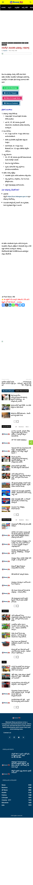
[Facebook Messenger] (23, 305)
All (16, 426)
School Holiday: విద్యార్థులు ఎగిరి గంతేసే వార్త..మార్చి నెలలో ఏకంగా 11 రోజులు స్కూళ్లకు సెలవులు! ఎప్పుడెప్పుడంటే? (21, 543)
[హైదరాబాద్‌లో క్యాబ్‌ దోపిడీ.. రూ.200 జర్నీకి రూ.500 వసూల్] (6, 407)
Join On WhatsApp (11, 88)
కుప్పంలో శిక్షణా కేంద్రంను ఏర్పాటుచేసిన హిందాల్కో (18, 567)
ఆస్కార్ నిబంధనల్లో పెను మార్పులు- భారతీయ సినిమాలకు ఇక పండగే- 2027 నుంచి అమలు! (21, 668)
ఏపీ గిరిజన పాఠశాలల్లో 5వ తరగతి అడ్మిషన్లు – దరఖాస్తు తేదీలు (21, 591)
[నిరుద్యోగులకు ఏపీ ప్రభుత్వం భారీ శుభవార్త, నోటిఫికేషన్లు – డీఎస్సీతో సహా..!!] (6, 552)
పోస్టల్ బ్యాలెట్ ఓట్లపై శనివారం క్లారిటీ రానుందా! (21, 771)
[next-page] (17, 421)
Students (21, 520)
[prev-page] (15, 421)
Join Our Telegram (11, 93)
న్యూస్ (9, 7)
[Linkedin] (9, 305)
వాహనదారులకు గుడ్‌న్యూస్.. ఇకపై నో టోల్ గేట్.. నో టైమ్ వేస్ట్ (24, 383)
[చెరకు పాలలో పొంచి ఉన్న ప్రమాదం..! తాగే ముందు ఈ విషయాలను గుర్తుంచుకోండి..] (6, 635)
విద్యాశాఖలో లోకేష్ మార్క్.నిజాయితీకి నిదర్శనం (21, 524)
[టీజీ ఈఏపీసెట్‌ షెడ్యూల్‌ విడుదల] (6, 576)
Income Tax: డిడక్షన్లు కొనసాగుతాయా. (18, 507)
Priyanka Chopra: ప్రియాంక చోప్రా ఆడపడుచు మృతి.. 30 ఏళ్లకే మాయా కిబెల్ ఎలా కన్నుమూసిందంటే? (21, 693)
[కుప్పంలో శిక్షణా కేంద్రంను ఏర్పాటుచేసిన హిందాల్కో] (6, 568)
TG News (4, 44)
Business (10, 42)
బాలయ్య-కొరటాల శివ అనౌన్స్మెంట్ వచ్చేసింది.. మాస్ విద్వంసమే (20, 683)
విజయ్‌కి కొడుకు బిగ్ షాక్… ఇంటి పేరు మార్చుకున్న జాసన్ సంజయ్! (21, 700)
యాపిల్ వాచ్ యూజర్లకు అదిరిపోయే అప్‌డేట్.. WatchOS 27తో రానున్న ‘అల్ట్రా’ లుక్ (21, 492)
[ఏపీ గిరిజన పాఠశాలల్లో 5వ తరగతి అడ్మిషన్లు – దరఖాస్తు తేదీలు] (6, 592)
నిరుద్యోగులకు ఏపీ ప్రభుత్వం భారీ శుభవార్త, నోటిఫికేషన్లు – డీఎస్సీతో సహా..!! (21, 551)
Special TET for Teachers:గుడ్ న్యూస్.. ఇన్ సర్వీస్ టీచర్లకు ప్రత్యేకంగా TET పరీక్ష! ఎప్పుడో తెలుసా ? (21, 450)
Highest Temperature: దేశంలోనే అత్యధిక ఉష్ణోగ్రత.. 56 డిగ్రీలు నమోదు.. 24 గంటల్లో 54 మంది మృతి (20, 764)
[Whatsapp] (13, 305)
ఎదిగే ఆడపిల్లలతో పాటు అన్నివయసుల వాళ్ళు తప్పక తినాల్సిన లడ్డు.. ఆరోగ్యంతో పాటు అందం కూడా (21, 476)
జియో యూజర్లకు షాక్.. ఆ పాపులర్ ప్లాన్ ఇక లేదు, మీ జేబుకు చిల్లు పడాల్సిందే (21, 500)
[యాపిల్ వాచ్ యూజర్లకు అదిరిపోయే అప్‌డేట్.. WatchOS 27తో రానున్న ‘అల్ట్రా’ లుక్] (6, 493)
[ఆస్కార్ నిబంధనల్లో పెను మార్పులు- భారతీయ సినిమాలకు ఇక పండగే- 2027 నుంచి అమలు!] (6, 668)
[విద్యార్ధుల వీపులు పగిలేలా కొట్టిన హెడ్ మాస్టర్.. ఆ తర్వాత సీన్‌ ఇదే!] (6, 560)
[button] (3, 2)
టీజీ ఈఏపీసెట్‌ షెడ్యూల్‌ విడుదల (20, 574)
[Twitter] (23, 737)
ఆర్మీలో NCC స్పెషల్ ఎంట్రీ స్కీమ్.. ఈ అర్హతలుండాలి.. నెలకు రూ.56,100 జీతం (21, 755)
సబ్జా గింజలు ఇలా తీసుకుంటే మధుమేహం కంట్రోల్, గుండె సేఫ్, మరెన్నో (20, 643)
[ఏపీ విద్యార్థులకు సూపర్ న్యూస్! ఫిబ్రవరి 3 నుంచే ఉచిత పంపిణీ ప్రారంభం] (6, 600)
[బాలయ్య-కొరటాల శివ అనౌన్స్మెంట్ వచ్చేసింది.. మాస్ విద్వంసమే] (6, 685)
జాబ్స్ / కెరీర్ (25, 7)
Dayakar (5, 50)
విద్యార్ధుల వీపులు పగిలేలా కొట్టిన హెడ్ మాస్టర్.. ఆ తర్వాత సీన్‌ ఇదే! (21, 558)
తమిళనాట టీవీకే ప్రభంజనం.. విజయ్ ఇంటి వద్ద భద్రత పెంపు (20, 414)
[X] (6, 305)
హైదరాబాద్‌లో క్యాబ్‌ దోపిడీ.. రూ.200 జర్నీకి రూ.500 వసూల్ (21, 406)
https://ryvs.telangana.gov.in (17, 196)
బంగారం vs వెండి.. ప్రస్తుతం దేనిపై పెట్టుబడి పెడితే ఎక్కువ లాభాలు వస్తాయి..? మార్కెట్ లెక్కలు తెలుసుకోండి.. (21, 433)
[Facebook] (3, 305)
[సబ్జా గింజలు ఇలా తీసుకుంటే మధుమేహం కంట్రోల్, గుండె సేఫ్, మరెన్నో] (6, 643)
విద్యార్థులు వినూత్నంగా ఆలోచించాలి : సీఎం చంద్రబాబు (21, 583)
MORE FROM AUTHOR (21, 391)
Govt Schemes (17, 42)
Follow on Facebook (12, 103)
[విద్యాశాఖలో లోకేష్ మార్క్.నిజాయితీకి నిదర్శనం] (6, 526)
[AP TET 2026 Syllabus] (6, 442)
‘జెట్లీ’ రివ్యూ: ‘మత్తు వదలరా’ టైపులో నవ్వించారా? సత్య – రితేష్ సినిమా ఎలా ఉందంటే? (21, 676)
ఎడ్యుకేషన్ (17, 7)
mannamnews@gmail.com (21, 733)
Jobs (23, 42)
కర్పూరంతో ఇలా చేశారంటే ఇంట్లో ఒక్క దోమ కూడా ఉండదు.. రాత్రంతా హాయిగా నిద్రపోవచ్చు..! (21, 651)
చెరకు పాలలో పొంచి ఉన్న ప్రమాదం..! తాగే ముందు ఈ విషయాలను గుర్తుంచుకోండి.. (19, 635)
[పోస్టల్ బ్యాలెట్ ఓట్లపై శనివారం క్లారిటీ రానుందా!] (6, 773)
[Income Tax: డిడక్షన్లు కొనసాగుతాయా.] (6, 509)
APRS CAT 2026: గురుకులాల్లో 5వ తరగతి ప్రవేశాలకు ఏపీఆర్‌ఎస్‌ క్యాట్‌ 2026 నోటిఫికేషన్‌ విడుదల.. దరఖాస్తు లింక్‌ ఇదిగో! (21, 535)
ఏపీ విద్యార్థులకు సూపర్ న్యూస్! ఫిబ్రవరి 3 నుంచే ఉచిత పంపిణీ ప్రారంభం (20, 600)
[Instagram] (16, 305)
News (26, 42)
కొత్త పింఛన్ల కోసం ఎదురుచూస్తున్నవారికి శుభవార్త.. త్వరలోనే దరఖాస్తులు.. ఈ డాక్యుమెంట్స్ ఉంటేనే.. (19, 398)
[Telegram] (19, 305)
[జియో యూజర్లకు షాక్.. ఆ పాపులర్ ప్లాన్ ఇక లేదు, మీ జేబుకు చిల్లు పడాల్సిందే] (6, 501)
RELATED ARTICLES (8, 391)
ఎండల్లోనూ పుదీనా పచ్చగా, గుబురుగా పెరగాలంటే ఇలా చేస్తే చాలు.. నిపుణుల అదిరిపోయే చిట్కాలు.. (20, 627)
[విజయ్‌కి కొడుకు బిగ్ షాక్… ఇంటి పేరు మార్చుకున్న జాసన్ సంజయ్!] (6, 702)
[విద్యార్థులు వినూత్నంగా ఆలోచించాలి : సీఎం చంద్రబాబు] (6, 584)
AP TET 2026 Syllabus (19, 439)
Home (3, 7)
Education (4, 42)
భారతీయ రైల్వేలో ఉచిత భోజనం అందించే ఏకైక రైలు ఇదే (9, 383)
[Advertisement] (16, 25)
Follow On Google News (13, 98)
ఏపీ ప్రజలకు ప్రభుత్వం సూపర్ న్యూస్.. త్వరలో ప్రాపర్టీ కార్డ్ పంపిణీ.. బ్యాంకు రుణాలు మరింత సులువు (21, 484)
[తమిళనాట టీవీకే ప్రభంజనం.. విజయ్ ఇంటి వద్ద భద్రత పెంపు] (6, 415)
